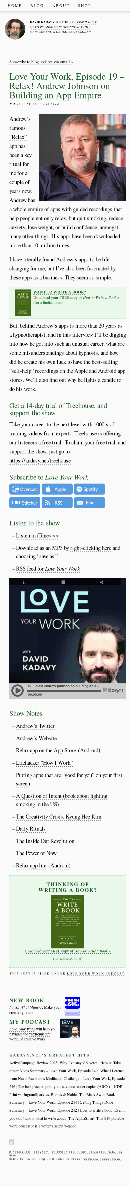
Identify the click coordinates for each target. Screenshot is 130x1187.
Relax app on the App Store (46, 750)
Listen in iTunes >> (37, 535)
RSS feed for (48, 568)
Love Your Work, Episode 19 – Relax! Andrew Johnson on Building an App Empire (66, 85)
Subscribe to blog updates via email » (41, 62)
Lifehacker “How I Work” (44, 762)
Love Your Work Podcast (95, 973)
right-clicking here (90, 548)
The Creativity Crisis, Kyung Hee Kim (58, 816)
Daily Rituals (31, 828)
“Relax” (18, 137)
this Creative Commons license (102, 1159)
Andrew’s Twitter (35, 726)
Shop (84, 5)
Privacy (41, 1152)
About (61, 5)
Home (15, 5)
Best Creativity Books (84, 1152)
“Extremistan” (40, 1033)
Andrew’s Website (36, 738)
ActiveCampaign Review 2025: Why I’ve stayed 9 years (53, 1062)
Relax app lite (31, 865)
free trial (51, 442)
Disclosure (19, 1152)
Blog (37, 5)
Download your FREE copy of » (76, 294)
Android (89, 750)
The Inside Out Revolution (45, 841)
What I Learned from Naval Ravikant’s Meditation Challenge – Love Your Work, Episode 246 (67, 1078)
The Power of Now (36, 853)
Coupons (60, 1152)
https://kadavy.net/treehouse (40, 460)
